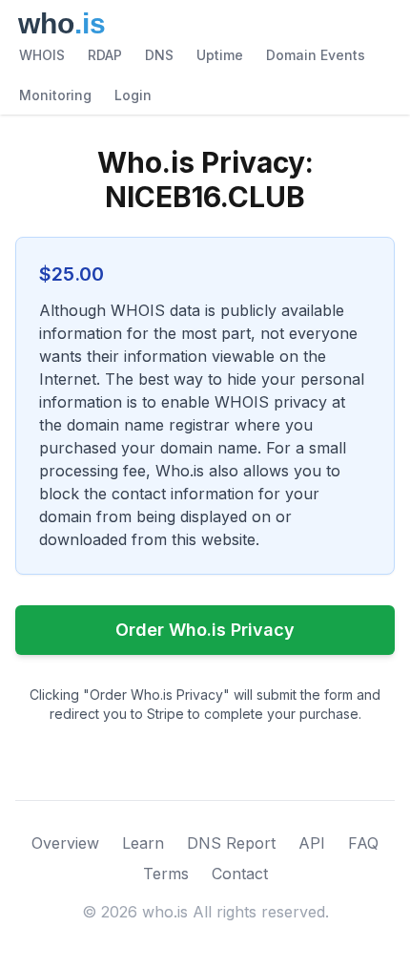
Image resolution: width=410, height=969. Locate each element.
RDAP (105, 55)
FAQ (363, 843)
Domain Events (315, 55)
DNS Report (231, 843)
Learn (143, 843)
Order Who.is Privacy (205, 630)
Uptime (219, 55)
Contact (240, 873)
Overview (65, 843)
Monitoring (55, 95)
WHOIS (42, 55)
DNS (159, 55)
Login (133, 95)
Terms (166, 873)
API (311, 843)
